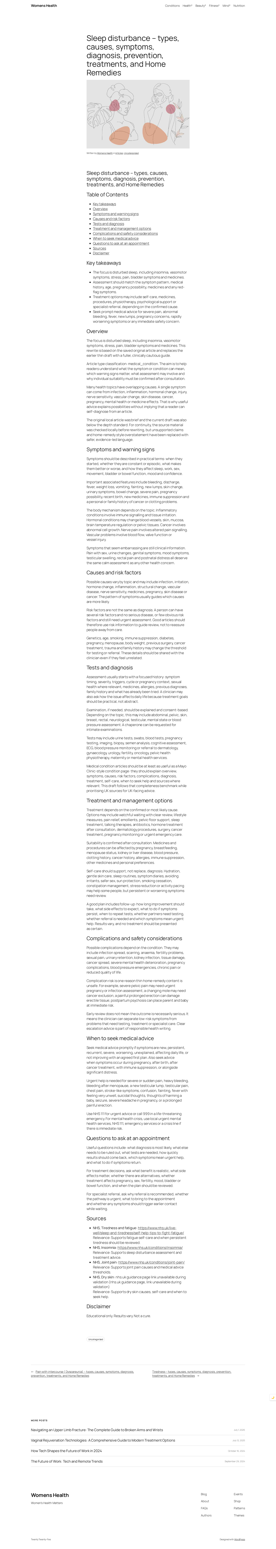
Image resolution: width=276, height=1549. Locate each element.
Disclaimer (101, 253)
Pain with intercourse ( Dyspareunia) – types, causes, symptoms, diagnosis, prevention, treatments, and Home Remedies (82, 1374)
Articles (119, 153)
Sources (99, 248)
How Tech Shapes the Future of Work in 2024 (66, 1451)
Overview (100, 208)
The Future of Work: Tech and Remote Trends (67, 1461)
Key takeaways (104, 204)
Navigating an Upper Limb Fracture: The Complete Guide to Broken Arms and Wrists (97, 1430)
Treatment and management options (122, 228)
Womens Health (44, 5)
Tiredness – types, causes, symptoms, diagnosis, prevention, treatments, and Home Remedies (191, 1374)
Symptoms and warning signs (116, 213)
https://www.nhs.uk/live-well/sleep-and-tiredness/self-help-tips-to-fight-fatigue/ (138, 1230)
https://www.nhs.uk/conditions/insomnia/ (150, 1247)
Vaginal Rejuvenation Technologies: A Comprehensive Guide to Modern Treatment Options (103, 1440)
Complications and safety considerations (125, 233)
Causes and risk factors (111, 218)
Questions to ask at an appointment (121, 243)
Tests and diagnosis (108, 223)
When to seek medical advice (116, 238)
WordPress (239, 1539)
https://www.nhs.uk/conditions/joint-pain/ (151, 1262)
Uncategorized (131, 153)
